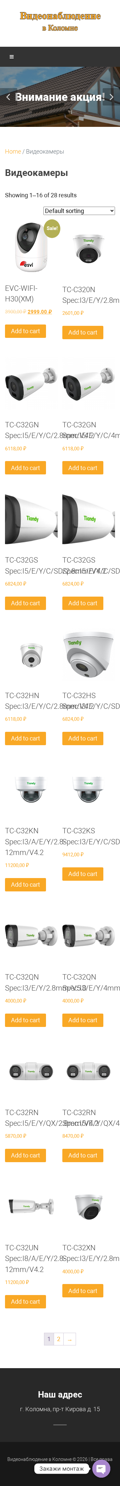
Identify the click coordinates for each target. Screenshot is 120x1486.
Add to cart (25, 331)
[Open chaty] (101, 1469)
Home (13, 151)
